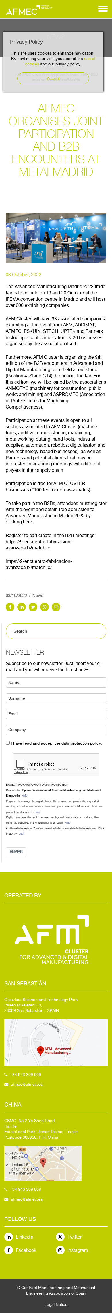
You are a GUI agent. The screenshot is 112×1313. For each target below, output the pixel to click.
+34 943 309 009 (25, 1074)
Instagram (77, 1250)
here (27, 522)
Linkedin (24, 1237)
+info (24, 795)
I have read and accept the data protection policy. (56, 743)
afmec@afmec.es (27, 1084)
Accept (53, 78)
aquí (21, 833)
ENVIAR (16, 852)
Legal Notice (56, 1304)
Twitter (74, 1237)
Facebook (26, 1250)
